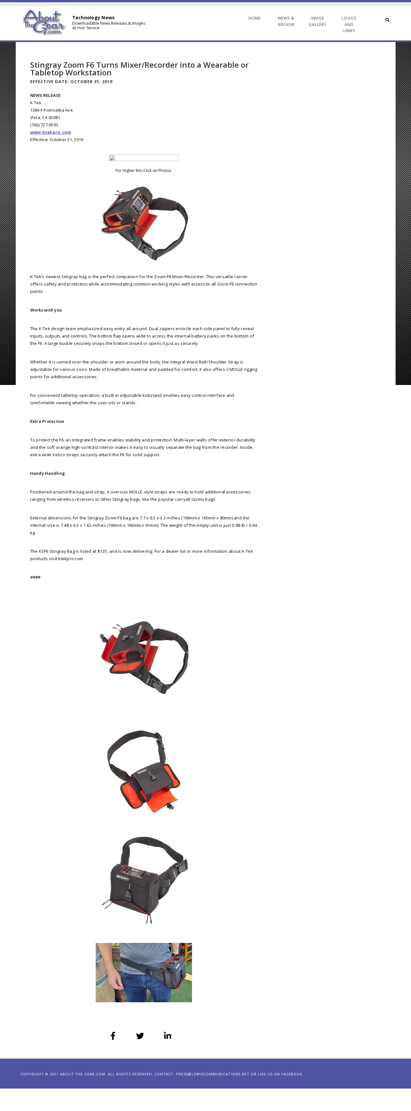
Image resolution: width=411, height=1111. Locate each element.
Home (255, 18)
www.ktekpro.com (50, 132)
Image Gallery (318, 21)
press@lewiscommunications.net (212, 1074)
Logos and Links (349, 24)
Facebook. (292, 1074)
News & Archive (286, 21)
